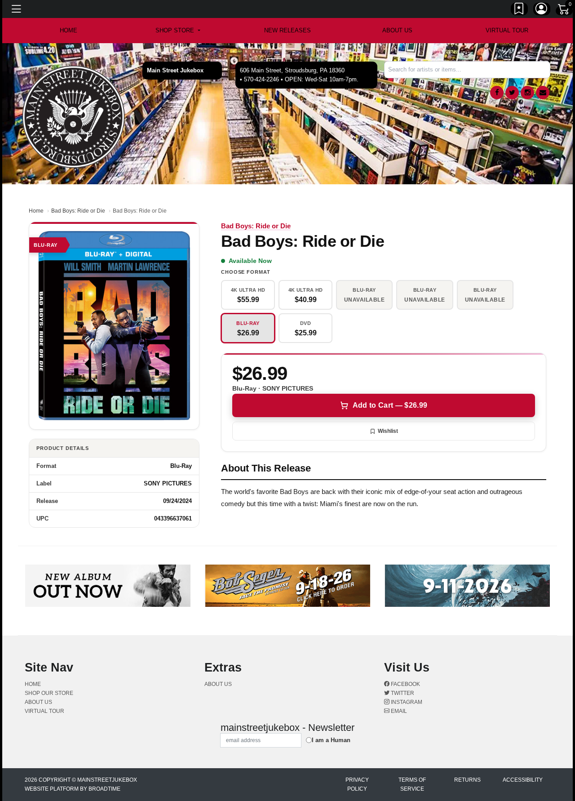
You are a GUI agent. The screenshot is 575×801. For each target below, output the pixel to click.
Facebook (404, 684)
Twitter (401, 693)
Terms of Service (412, 784)
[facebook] (496, 92)
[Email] (542, 92)
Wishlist (388, 431)
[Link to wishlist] (519, 10)
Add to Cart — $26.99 (390, 405)
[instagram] (527, 92)
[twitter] (512, 92)
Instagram (405, 702)
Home (36, 211)
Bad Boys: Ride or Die (78, 211)
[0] (564, 10)
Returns (467, 780)
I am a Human (331, 740)
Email (398, 711)
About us (397, 30)
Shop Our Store (49, 693)
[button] (177, 30)
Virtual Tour (507, 30)
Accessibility (523, 780)
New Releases (287, 30)
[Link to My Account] (541, 10)
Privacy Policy (357, 784)
